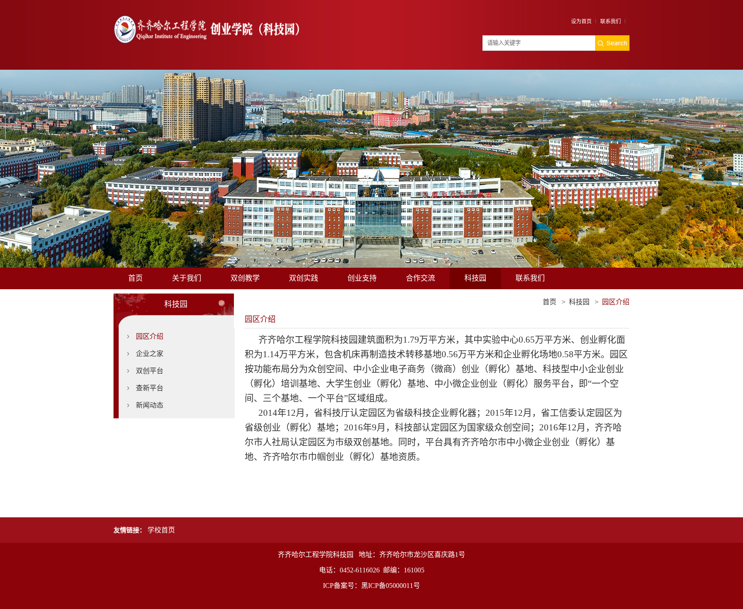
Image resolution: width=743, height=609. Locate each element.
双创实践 (303, 278)
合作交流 (420, 278)
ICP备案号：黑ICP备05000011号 (371, 585)
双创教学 (245, 278)
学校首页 (161, 530)
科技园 (475, 278)
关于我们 (186, 278)
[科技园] (207, 12)
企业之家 (149, 353)
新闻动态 (149, 405)
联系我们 (610, 22)
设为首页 (581, 22)
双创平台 (149, 370)
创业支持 (362, 278)
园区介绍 (149, 336)
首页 (135, 278)
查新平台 (149, 388)
